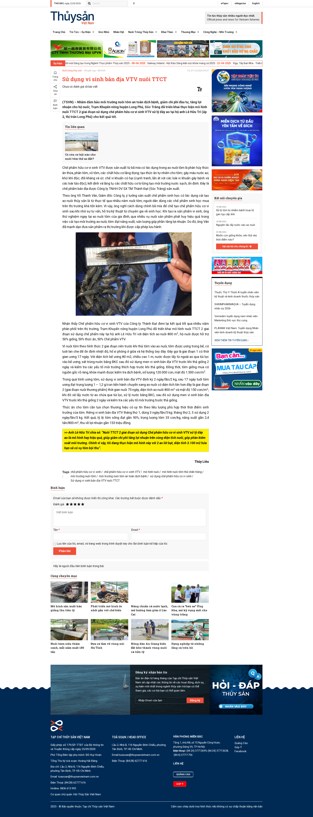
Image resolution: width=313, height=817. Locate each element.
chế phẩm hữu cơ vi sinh (86, 472)
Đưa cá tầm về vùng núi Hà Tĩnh (107, 646)
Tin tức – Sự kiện (80, 32)
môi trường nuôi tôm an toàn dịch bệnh (123, 476)
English (256, 3)
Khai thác (167, 32)
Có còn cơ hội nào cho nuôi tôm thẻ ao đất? (80, 156)
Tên (56, 530)
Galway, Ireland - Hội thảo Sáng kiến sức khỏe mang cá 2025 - (145, 63)
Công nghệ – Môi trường (218, 32)
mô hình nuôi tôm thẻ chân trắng (182, 472)
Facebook (240, 751)
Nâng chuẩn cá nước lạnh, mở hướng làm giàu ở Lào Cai (149, 610)
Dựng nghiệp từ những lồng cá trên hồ (187, 646)
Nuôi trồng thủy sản (140, 32)
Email (135, 530)
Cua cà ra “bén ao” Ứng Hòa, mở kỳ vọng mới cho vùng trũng (189, 610)
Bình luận (55, 107)
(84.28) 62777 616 (75, 782)
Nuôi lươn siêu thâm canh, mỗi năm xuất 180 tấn (67, 648)
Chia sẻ (55, 92)
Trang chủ (59, 32)
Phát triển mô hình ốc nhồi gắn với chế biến (106, 608)
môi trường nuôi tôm (83, 476)
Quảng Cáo (241, 743)
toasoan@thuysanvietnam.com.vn (78, 776)
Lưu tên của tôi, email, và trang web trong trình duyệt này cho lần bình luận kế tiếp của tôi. (112, 543)
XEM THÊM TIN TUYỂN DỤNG (231, 340)
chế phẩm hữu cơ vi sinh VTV (122, 472)
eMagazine (240, 3)
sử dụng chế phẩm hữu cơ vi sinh (170, 476)
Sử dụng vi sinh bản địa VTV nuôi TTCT (95, 480)
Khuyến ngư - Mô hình (95, 70)
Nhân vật (118, 32)
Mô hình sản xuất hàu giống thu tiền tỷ (66, 608)
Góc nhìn (103, 32)
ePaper (224, 3)
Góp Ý (238, 747)
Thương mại (188, 32)
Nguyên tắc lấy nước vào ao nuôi (235, 225)
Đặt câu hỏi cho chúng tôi (235, 246)
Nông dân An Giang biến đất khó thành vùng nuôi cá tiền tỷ (149, 648)
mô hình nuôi (151, 472)
